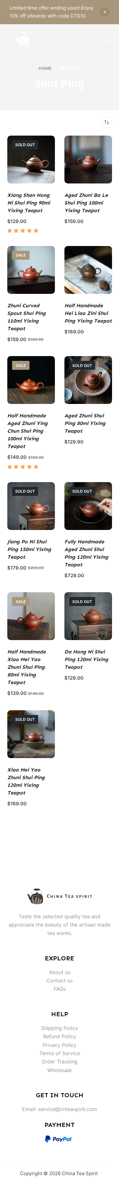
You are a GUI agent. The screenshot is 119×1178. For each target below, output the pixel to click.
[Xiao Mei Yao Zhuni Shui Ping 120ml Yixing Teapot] (31, 734)
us (70, 980)
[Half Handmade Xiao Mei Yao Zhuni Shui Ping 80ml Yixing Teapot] (31, 616)
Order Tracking (59, 1061)
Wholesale (59, 1070)
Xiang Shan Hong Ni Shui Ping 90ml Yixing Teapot (28, 202)
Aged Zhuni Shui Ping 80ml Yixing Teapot (84, 423)
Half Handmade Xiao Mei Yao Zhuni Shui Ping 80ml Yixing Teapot (26, 667)
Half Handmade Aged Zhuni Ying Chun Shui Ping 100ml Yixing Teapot (27, 431)
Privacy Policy (59, 1045)
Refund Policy (59, 1036)
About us (59, 972)
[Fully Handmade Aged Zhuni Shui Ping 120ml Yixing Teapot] (88, 506)
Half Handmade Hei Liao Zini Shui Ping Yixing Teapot (88, 313)
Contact (56, 980)
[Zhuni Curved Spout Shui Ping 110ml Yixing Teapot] (31, 270)
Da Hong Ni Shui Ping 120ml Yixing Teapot (86, 659)
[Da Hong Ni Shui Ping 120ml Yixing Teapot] (88, 616)
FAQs (60, 989)
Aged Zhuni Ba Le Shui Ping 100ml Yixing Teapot (86, 202)
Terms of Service (59, 1053)
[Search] (82, 40)
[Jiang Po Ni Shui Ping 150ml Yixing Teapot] (31, 506)
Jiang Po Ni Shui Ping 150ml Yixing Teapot (29, 549)
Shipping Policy (59, 1028)
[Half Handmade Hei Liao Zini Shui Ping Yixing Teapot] (88, 270)
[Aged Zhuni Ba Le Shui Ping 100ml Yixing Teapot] (88, 159)
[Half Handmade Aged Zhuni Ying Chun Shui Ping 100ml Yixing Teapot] (31, 380)
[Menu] (109, 40)
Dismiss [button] (104, 12)
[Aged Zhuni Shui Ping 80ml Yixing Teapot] (88, 380)
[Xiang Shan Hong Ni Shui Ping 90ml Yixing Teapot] (31, 159)
